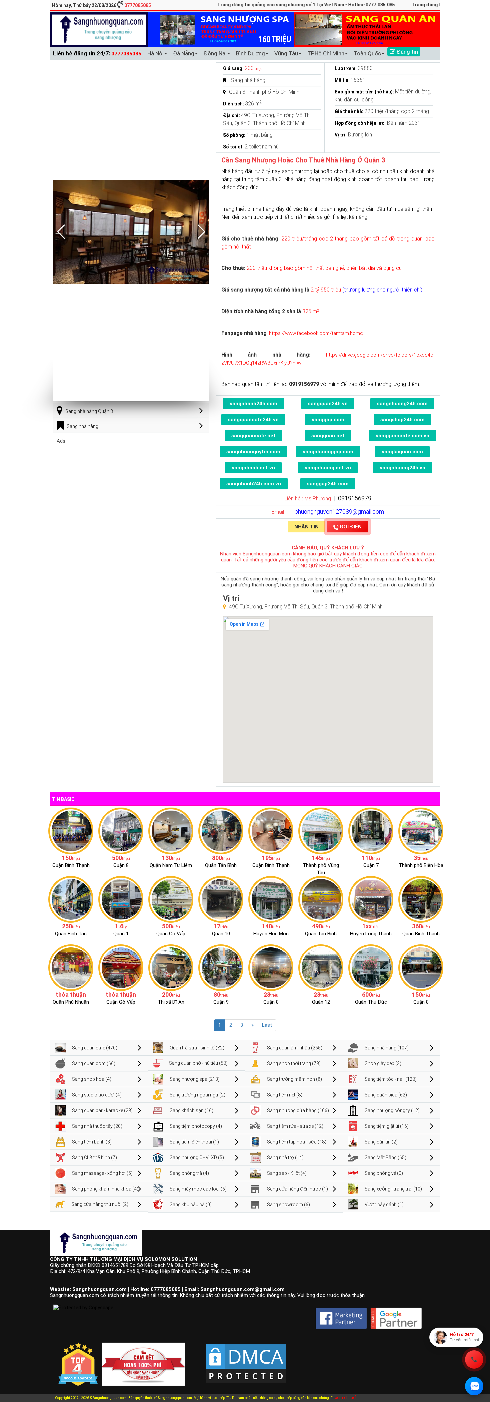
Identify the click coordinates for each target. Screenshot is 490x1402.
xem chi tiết (346, 1397)
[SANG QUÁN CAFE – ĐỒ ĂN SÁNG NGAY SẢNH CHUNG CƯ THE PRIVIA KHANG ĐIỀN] (70, 899)
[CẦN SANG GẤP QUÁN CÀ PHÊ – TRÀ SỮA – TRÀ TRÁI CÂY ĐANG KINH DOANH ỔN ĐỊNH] (270, 831)
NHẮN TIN (306, 527)
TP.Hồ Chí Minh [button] (325, 53)
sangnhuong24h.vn (402, 468)
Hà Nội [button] (155, 53)
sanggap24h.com (328, 484)
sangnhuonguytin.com (253, 452)
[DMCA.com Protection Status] (246, 1358)
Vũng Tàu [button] (286, 53)
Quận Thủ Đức (371, 1002)
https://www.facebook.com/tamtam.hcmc (315, 333)
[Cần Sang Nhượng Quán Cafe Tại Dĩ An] (170, 967)
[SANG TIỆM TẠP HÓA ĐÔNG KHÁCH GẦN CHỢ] (220, 831)
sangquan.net (328, 436)
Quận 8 (121, 865)
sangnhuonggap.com (328, 452)
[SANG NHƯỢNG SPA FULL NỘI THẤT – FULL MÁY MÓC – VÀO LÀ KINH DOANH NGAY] (320, 899)
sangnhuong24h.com (402, 404)
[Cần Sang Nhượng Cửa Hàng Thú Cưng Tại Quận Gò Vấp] (120, 967)
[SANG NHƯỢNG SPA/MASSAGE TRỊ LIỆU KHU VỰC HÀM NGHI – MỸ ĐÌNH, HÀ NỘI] (170, 831)
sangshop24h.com (402, 420)
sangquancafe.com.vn (402, 436)
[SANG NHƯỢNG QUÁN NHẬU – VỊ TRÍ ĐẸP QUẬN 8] (270, 967)
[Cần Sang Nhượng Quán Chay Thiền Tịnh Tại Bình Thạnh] (420, 899)
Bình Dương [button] (250, 53)
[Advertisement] (131, 490)
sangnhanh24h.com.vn (253, 484)
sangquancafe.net (253, 436)
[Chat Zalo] (474, 1386)
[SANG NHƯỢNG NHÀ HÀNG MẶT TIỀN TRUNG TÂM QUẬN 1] (120, 899)
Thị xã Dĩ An (171, 1002)
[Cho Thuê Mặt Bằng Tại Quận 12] (320, 967)
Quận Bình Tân (71, 934)
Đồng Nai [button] (215, 53)
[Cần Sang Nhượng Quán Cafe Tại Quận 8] (420, 967)
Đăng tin (406, 51)
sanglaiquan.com (402, 452)
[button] (201, 231)
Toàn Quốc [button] (367, 53)
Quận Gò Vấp (170, 934)
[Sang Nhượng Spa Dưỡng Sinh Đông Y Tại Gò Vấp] (170, 899)
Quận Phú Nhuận (71, 1002)
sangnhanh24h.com (253, 404)
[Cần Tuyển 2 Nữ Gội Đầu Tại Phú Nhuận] (70, 967)
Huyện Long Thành (371, 934)
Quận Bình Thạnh (71, 865)
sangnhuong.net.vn (328, 468)
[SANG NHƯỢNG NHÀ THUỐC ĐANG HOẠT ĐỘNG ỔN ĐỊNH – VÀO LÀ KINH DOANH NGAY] (270, 899)
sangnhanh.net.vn (253, 468)
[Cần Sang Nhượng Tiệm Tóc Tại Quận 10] (220, 899)
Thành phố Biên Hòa (421, 865)
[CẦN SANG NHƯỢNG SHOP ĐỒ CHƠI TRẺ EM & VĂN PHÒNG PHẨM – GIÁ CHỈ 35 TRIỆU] (420, 831)
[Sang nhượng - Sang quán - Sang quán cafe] (99, 29)
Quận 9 (221, 1002)
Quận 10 (221, 934)
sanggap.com (328, 420)
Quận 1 (121, 934)
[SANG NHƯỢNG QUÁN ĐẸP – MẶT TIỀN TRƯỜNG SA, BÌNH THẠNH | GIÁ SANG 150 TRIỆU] (70, 831)
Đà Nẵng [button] (183, 53)
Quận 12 (321, 1002)
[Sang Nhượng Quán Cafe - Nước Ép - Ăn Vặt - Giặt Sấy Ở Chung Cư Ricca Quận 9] (220, 967)
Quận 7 (371, 865)
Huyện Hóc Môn (271, 934)
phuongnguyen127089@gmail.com (339, 511)
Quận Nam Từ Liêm (171, 865)
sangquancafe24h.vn (253, 420)
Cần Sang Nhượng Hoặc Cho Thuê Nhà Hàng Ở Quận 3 (303, 160)
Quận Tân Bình (221, 865)
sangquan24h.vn (328, 404)
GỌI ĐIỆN (351, 527)
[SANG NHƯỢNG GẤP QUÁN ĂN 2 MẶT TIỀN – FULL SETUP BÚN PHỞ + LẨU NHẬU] (370, 899)
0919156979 (354, 498)
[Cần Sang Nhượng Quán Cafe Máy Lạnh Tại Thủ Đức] (370, 967)
